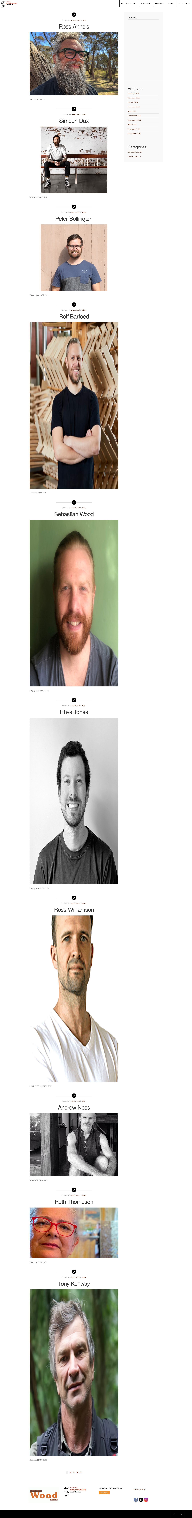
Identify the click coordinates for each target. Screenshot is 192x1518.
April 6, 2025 (76, 1101)
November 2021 (134, 116)
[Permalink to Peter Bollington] (74, 257)
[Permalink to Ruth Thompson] (74, 1233)
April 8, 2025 (76, 706)
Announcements (135, 152)
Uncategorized (134, 156)
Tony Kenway (74, 1283)
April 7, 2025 (75, 903)
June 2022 (132, 111)
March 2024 (133, 102)
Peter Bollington (74, 218)
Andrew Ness (74, 1107)
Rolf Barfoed (74, 316)
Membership (145, 3)
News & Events (184, 3)
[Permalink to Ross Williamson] (74, 998)
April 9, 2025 (76, 508)
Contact (170, 3)
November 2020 (134, 120)
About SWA (159, 3)
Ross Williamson (74, 909)
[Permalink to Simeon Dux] (74, 160)
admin (84, 212)
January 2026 (133, 93)
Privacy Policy (139, 1489)
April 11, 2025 (75, 212)
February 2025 (134, 98)
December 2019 (134, 133)
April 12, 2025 (75, 114)
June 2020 (132, 124)
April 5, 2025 (75, 1195)
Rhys (84, 20)
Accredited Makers (128, 3)
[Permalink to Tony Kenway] (74, 1372)
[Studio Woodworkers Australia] (9, 4)
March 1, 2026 (75, 20)
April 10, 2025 (75, 310)
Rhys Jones (74, 711)
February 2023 (134, 107)
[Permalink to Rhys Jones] (74, 801)
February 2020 (134, 129)
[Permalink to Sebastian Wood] (74, 603)
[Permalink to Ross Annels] (74, 63)
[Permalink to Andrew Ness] (74, 1144)
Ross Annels (74, 26)
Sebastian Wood (74, 514)
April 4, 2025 (75, 1277)
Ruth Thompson (74, 1201)
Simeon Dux (74, 120)
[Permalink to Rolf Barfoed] (74, 405)
